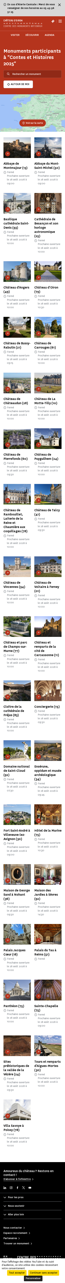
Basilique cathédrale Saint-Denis (16, 223)
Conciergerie (47, 707)
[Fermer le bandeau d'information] (59, 5)
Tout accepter (17, 1272)
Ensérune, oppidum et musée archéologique (47, 772)
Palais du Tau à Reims (45, 952)
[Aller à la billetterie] (53, 21)
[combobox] (32, 74)
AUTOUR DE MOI (20, 84)
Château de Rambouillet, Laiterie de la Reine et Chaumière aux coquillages (15, 520)
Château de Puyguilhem (46, 456)
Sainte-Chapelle (46, 1008)
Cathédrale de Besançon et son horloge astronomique (46, 227)
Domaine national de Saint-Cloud (16, 770)
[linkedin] (4, 1188)
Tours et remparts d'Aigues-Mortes (47, 1066)
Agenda (49, 35)
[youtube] (29, 1188)
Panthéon (13, 1006)
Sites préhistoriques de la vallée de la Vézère (16, 1068)
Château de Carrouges (45, 345)
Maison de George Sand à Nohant (16, 894)
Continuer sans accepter (43, 1272)
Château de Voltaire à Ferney (46, 587)
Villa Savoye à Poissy (13, 1128)
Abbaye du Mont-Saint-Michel (47, 165)
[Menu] (60, 21)
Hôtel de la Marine (48, 832)
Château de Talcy (47, 512)
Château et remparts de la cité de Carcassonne (46, 648)
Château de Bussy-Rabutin (17, 345)
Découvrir (32, 35)
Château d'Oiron (46, 289)
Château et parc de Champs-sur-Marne (15, 646)
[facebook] (17, 1188)
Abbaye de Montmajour (15, 165)
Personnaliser (33, 1278)
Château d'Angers (16, 289)
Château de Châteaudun (15, 401)
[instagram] (11, 1188)
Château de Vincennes (14, 585)
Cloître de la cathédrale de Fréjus (13, 711)
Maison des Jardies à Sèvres (46, 894)
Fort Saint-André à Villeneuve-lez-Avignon (16, 834)
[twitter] (23, 1188)
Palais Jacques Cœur (14, 952)
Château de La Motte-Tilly (45, 401)
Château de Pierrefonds (15, 456)
